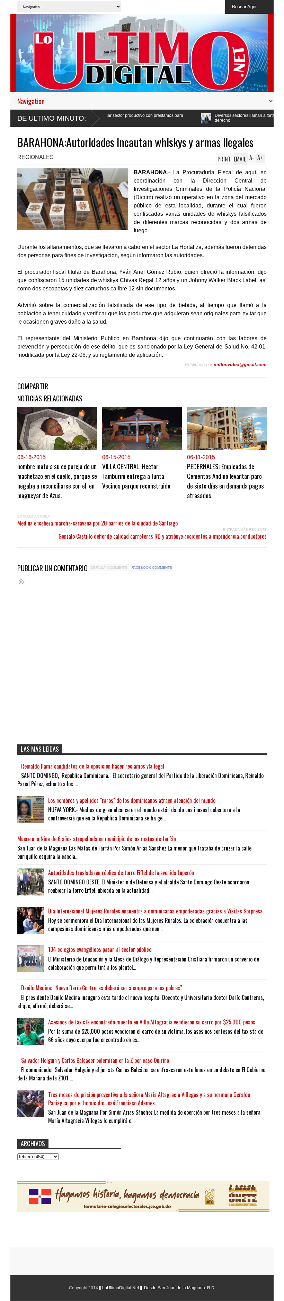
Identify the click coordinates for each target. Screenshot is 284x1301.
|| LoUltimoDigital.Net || (120, 1287)
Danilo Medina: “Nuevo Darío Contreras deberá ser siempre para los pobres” (101, 988)
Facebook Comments (152, 567)
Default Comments (109, 567)
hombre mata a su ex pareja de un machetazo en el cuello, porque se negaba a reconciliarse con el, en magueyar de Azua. (57, 480)
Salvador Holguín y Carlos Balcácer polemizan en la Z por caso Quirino (95, 1060)
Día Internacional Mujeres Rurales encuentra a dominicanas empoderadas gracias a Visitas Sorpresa (155, 911)
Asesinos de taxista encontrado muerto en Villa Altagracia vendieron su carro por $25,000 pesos (151, 1022)
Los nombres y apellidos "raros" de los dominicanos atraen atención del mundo (131, 800)
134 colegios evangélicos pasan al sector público (99, 949)
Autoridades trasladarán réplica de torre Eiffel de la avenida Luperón (121, 872)
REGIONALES (35, 157)
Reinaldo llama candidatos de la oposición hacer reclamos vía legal (92, 766)
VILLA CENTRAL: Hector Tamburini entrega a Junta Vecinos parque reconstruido (136, 475)
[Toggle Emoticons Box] (21, 581)
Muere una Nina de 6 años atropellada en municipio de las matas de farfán (96, 839)
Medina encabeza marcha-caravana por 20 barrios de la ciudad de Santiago (97, 523)
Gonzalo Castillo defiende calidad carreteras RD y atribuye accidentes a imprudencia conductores (163, 536)
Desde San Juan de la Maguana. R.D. (179, 1287)
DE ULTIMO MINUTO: (51, 118)
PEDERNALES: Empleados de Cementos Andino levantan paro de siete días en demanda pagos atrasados (225, 480)
